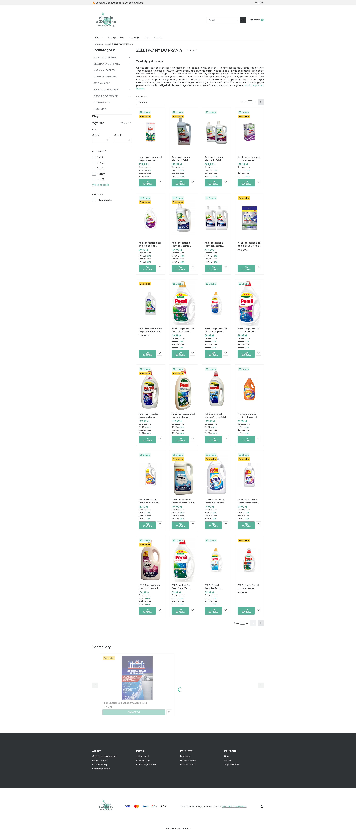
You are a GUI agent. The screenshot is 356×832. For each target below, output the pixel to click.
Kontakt (228, 760)
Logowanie (185, 756)
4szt (99, 173)
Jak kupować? (142, 756)
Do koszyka (147, 182)
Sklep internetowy (177, 828)
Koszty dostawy (99, 764)
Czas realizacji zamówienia (104, 756)
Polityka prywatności (146, 764)
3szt (99, 168)
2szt (99, 162)
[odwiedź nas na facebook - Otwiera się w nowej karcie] (262, 806)
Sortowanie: (142, 96)
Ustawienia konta (188, 764)
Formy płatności (100, 760)
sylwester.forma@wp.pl (234, 806)
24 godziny (102, 200)
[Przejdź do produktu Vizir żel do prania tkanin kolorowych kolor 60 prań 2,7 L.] (249, 389)
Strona (244, 102)
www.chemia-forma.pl (101, 44)
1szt (99, 157)
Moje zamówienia (188, 760)
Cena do (118, 135)
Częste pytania (143, 760)
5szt (99, 179)
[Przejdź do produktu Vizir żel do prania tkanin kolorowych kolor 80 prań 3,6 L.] (150, 475)
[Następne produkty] (253, 623)
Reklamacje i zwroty (101, 768)
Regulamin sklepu (232, 764)
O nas (226, 756)
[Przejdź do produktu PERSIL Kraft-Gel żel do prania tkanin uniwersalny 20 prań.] (249, 560)
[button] (243, 20)
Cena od (96, 135)
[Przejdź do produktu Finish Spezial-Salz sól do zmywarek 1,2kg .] (137, 678)
